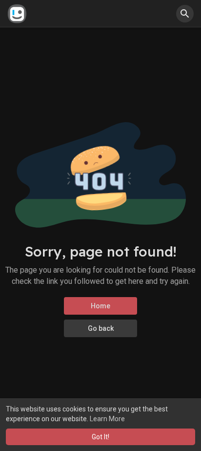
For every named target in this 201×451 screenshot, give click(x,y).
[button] (185, 13)
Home (100, 306)
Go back (101, 328)
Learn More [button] (107, 419)
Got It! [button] (100, 437)
